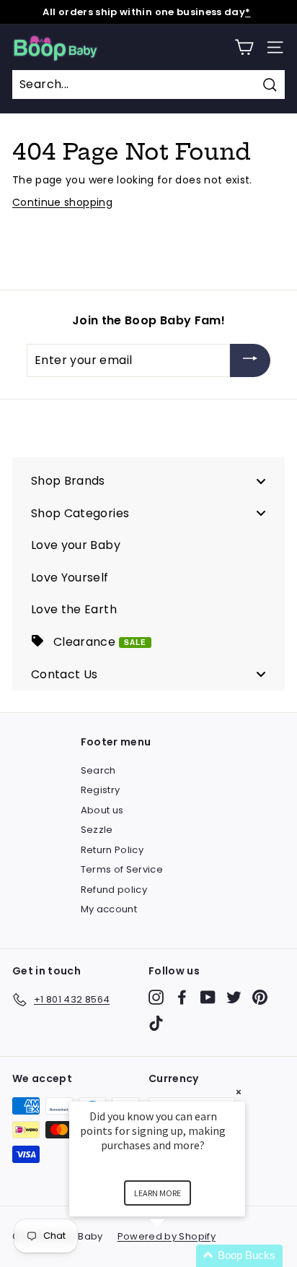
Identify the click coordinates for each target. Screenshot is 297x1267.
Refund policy (114, 889)
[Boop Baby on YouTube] (208, 997)
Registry (100, 790)
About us (102, 810)
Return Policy (112, 850)
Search (98, 770)
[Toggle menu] (261, 480)
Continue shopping (62, 202)
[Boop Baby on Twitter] (233, 997)
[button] (174, 1256)
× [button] (238, 1092)
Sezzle (97, 829)
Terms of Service (122, 869)
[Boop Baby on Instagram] (156, 997)
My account (109, 909)
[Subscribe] (250, 361)
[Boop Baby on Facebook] (182, 997)
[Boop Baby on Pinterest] (259, 997)
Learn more (157, 1193)
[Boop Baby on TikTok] (156, 1023)
